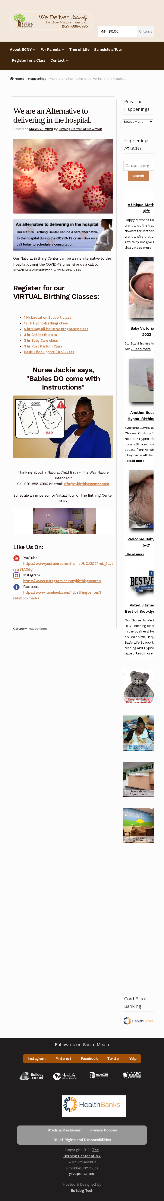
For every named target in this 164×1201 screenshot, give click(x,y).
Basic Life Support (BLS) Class (49, 352)
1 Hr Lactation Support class (47, 317)
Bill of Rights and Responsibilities (82, 1140)
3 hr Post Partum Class (43, 346)
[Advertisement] (138, 918)
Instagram (37, 1058)
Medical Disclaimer (64, 1130)
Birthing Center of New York (80, 129)
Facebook (89, 1058)
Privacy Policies (103, 1130)
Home (19, 79)
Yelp (132, 1058)
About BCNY (21, 49)
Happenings (37, 79)
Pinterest (63, 1058)
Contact (57, 60)
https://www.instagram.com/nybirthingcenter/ (62, 581)
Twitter (113, 1058)
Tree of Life (79, 49)
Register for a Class (28, 60)
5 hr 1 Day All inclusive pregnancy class (56, 329)
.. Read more (142, 248)
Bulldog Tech (82, 1190)
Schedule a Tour (108, 49)
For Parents (50, 49)
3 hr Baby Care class (41, 340)
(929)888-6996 (82, 1174)
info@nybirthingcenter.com (86, 484)
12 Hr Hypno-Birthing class (46, 323)
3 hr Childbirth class (40, 335)
